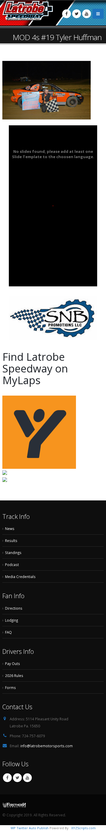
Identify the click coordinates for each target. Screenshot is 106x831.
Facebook (7, 777)
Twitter (17, 777)
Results (11, 540)
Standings (13, 552)
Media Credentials (20, 576)
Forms (10, 687)
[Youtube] (86, 13)
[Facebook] (66, 13)
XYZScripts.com (83, 828)
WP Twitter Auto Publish (30, 828)
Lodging (11, 620)
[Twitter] (76, 13)
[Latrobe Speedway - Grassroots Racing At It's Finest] (28, 11)
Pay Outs (12, 663)
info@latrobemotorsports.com (46, 745)
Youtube (27, 777)
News (9, 528)
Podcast (12, 564)
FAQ (8, 632)
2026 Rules (14, 675)
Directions (13, 608)
